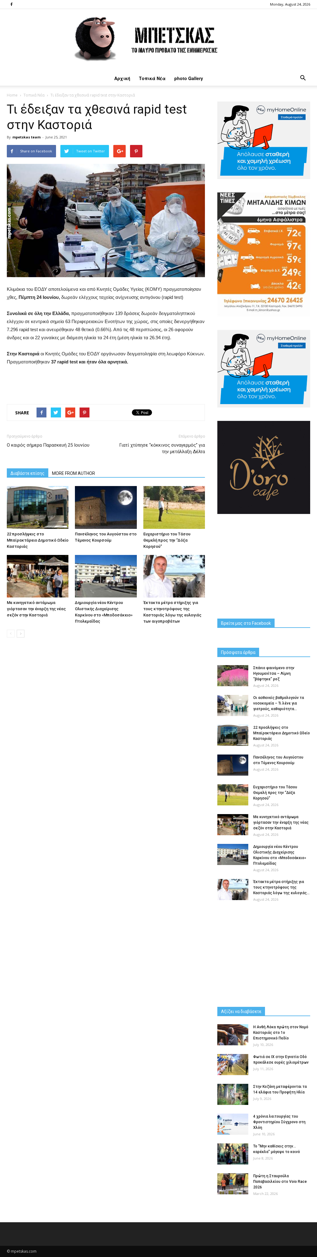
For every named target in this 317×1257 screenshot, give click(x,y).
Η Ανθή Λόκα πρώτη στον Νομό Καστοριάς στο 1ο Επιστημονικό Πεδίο (280, 1032)
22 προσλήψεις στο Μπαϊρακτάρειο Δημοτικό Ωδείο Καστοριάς (37, 540)
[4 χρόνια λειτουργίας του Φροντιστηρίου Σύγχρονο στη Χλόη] (232, 1124)
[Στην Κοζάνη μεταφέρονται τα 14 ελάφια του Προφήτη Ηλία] (232, 1094)
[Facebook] (11, 4)
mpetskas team (26, 137)
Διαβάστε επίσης (28, 473)
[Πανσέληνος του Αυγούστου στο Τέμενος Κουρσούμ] (106, 507)
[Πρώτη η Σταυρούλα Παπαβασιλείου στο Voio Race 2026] (232, 1184)
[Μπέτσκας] (158, 40)
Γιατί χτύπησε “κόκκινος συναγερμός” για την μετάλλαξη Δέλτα (162, 448)
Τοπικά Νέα (152, 78)
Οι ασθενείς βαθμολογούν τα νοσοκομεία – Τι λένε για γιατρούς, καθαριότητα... (278, 703)
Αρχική (122, 78)
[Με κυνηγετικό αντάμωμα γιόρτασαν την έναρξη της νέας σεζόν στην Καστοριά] (37, 576)
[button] (302, 78)
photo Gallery (188, 78)
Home (12, 95)
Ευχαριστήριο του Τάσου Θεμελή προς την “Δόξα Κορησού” (166, 540)
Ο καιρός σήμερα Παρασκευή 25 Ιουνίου (48, 445)
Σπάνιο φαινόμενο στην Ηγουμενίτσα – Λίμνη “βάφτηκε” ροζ (273, 673)
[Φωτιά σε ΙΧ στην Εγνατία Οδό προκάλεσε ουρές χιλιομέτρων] (232, 1064)
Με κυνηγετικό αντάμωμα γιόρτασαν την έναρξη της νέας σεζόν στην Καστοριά (36, 608)
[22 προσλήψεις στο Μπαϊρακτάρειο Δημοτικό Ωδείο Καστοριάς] (37, 507)
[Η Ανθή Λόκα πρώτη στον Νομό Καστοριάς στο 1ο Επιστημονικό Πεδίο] (232, 1035)
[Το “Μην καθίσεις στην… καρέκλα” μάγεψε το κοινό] (232, 1154)
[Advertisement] (105, 383)
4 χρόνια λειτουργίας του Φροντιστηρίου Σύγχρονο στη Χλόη (279, 1122)
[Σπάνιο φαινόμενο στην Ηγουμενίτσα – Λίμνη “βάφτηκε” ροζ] (232, 676)
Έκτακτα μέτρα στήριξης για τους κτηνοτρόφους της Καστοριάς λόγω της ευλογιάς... (281, 887)
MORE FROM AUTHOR (73, 473)
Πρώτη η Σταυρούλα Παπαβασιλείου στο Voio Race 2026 (280, 1181)
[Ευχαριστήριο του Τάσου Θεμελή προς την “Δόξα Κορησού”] (174, 507)
